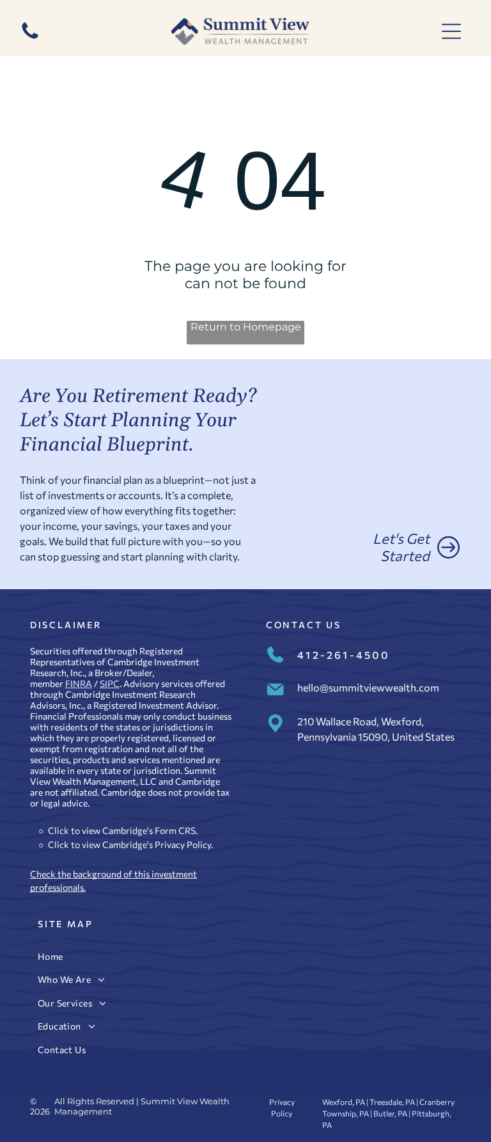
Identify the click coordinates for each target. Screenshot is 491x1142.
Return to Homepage (246, 327)
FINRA (78, 683)
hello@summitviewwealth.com (368, 687)
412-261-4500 (343, 655)
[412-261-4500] (30, 38)
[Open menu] (451, 31)
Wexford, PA (343, 1101)
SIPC (110, 683)
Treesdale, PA (392, 1101)
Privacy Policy (183, 844)
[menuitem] (245, 956)
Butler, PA (390, 1113)
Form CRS (175, 830)
